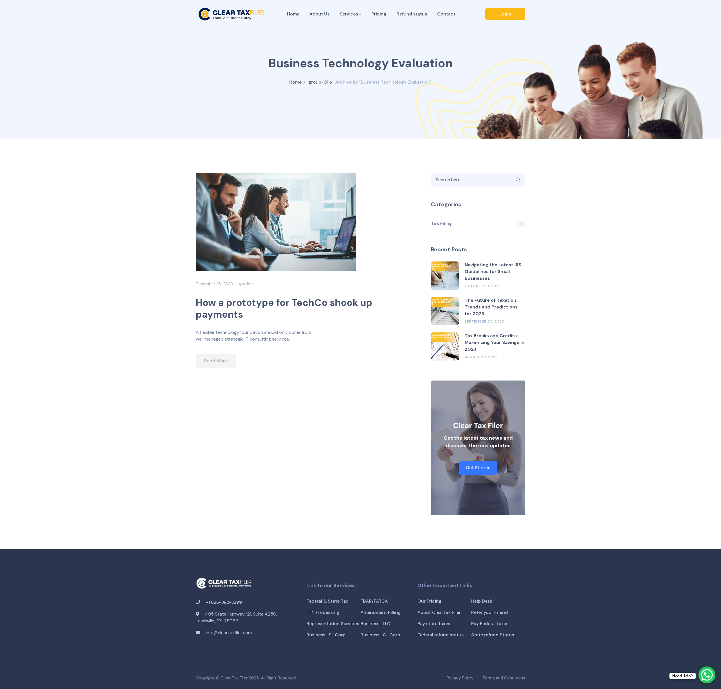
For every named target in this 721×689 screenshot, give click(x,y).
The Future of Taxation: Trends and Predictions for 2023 (491, 307)
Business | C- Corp (380, 635)
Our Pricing (429, 601)
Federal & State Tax (327, 601)
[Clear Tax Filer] (231, 14)
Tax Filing (441, 223)
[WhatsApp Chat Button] (706, 674)
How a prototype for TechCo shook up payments (284, 308)
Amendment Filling (380, 612)
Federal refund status (440, 635)
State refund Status (492, 635)
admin (249, 283)
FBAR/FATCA (374, 601)
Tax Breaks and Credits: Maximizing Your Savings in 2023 (494, 342)
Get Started (478, 468)
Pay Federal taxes (489, 624)
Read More (216, 361)
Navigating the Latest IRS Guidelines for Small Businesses (493, 271)
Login (505, 14)
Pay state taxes (433, 624)
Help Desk (481, 601)
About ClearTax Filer (439, 612)
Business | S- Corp (326, 635)
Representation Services (332, 624)
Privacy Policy (460, 678)
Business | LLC (375, 624)
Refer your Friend (489, 612)
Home (295, 82)
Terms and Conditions (503, 678)
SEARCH (518, 180)
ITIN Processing (322, 612)
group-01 (318, 82)
